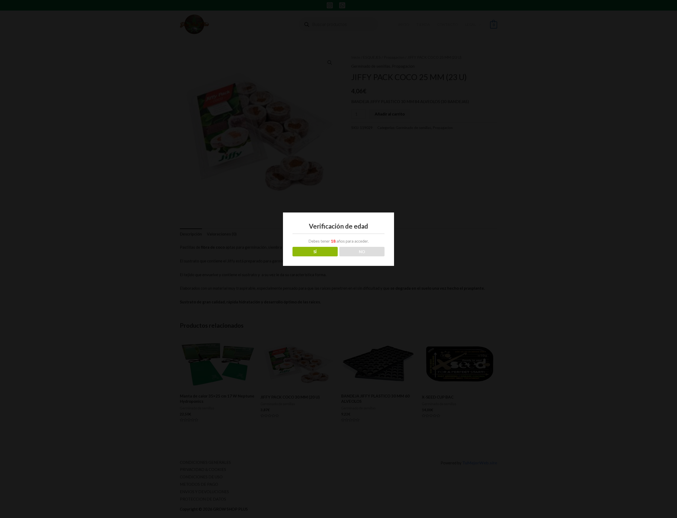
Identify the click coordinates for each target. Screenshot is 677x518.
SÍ (315, 251)
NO (362, 251)
